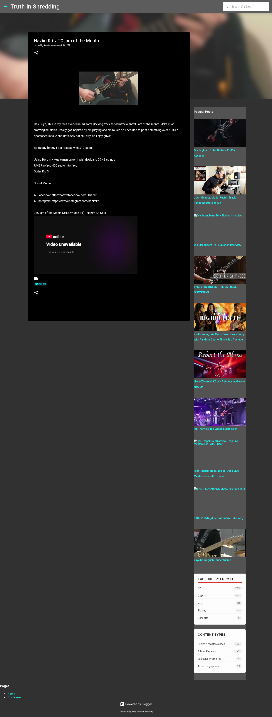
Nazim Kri (40, 284)
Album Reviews (219, 651)
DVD (219, 595)
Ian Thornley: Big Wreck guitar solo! (215, 428)
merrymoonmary (145, 712)
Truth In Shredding (35, 6)
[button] (36, 53)
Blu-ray (219, 610)
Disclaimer (14, 697)
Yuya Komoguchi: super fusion (212, 560)
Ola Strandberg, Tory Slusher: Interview (217, 244)
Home (11, 694)
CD (219, 588)
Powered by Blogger (138, 704)
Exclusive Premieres (219, 658)
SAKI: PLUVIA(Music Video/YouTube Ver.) (218, 518)
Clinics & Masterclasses (219, 644)
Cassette (219, 617)
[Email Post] (36, 280)
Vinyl (219, 603)
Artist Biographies (219, 666)
